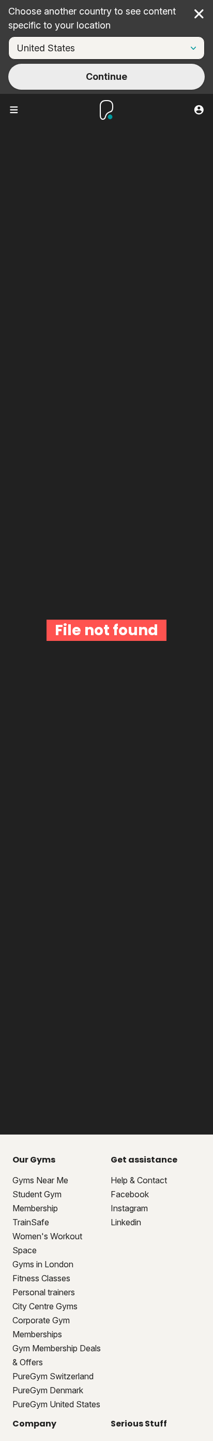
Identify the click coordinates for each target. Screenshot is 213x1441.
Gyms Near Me (40, 1180)
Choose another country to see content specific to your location (92, 18)
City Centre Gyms (45, 1306)
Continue (106, 76)
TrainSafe (30, 1222)
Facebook (130, 1194)
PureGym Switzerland (53, 1376)
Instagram (129, 1208)
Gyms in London (42, 1264)
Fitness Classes (41, 1278)
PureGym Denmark (47, 1390)
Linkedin (126, 1222)
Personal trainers (43, 1292)
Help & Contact (139, 1180)
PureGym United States (56, 1404)
